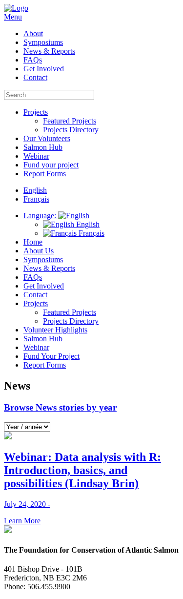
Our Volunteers (46, 138)
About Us (38, 251)
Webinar (36, 156)
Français (90, 233)
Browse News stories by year (60, 407)
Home (32, 242)
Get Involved (43, 68)
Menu (13, 17)
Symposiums (43, 42)
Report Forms (44, 173)
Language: (40, 215)
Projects (35, 112)
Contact (35, 77)
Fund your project (51, 165)
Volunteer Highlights (55, 330)
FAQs (32, 60)
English (87, 224)
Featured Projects (69, 121)
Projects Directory (71, 129)
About (33, 33)
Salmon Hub (42, 147)
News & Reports (49, 51)
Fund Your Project (51, 356)
